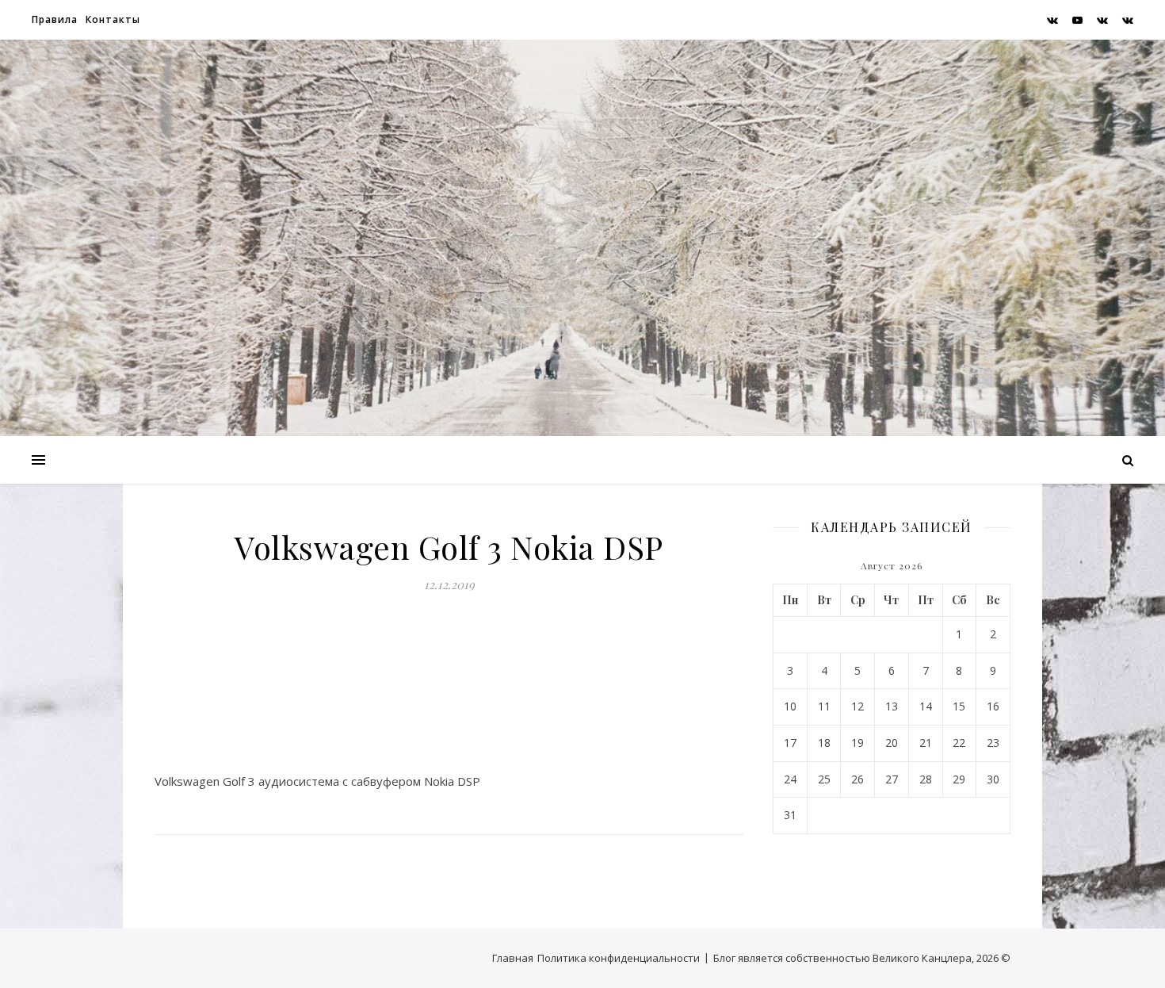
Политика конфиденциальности (618, 958)
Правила (55, 19)
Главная (512, 958)
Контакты (113, 19)
